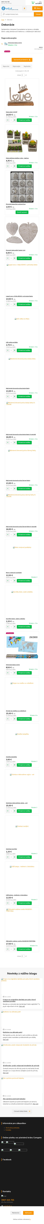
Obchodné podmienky (12, 1128)
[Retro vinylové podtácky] (22, 555)
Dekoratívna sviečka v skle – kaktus (17, 158)
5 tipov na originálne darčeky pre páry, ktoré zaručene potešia (19, 1000)
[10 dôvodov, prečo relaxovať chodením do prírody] (22, 1052)
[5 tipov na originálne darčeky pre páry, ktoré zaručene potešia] (22, 986)
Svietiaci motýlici (11, 849)
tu (30, 1219)
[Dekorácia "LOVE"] (22, 94)
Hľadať (38, 14)
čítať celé (22, 1006)
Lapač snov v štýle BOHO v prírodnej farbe (19, 296)
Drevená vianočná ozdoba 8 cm (16, 204)
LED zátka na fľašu (12, 342)
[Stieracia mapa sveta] (22, 647)
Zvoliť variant (22, 212)
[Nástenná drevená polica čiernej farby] (22, 463)
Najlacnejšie (16, 66)
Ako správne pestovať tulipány (14, 1099)
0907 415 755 (5, 2)
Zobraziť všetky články (20, 1111)
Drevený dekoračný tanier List (15, 250)
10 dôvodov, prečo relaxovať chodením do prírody (21, 1066)
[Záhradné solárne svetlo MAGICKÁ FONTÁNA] (22, 924)
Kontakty (8, 1130)
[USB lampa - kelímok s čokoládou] (22, 878)
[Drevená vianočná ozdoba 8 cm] (22, 187)
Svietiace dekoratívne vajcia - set (17, 803)
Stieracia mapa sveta (15, 43)
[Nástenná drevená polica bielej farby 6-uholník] (22, 417)
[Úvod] (10, 8)
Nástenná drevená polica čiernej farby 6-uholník (21, 526)
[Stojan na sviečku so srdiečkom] (22, 693)
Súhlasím (28, 1213)
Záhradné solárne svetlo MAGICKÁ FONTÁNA (20, 941)
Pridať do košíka (24, 120)
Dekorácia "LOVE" (11, 112)
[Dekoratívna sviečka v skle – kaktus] (22, 141)
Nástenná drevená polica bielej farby (17, 388)
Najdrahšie (27, 66)
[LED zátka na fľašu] (22, 325)
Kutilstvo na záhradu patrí (12, 1032)
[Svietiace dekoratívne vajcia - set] (22, 785)
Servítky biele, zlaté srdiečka (15, 619)
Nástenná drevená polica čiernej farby (18, 480)
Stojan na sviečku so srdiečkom (16, 711)
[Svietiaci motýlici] (22, 831)
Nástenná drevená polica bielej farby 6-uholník (21, 434)
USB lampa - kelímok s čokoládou (16, 895)
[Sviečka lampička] (22, 739)
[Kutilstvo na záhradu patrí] (22, 1019)
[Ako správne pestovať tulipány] (22, 1085)
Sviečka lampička (11, 757)
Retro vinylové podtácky (14, 572)
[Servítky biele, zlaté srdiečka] (22, 601)
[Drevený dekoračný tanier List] (22, 233)
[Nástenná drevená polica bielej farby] (22, 371)
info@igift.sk (8, 1206)
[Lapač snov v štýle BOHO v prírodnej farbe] (22, 279)
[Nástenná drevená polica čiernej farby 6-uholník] (22, 509)
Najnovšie (6, 66)
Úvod (2, 20)
